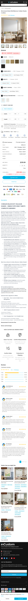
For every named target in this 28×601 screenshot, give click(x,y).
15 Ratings (16, 370)
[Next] (26, 462)
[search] (25, 5)
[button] (16, 53)
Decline (7, 598)
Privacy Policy (18, 577)
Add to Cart (15, 177)
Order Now (14, 182)
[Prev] (18, 462)
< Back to (6, 8)
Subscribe (14, 574)
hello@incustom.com (7, 551)
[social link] (2, 558)
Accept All (20, 598)
